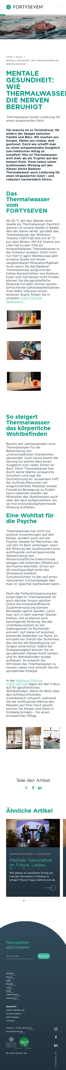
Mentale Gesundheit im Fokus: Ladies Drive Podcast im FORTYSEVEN (30, 867)
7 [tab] (40, 900)
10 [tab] (48, 900)
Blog (19, 57)
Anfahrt (10, 973)
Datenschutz (12, 994)
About (9, 977)
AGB (8, 991)
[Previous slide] (10, 739)
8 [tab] (42, 900)
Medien (10, 984)
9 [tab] (45, 900)
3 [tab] (29, 900)
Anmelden (44, 956)
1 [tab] (24, 900)
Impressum (11, 998)
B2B (8, 980)
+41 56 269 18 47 (23, 1028)
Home (9, 57)
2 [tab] (26, 900)
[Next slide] (55, 739)
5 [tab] (34, 900)
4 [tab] (32, 900)
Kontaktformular (14, 1031)
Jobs (8, 987)
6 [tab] (37, 900)
